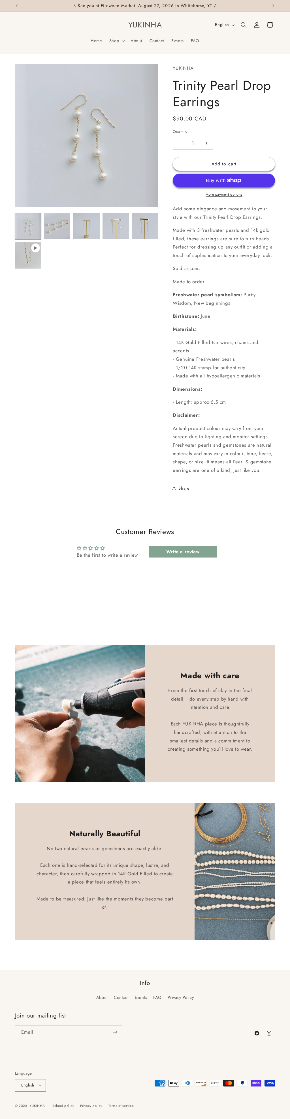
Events (141, 997)
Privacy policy (91, 1105)
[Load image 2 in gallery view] (57, 226)
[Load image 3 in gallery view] (86, 226)
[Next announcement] (273, 5)
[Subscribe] (114, 1032)
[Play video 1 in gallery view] (28, 255)
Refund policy (63, 1105)
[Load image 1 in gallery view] (28, 226)
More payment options (224, 194)
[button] (116, 40)
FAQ (157, 997)
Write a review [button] (183, 551)
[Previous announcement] (16, 5)
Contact (121, 997)
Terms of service (121, 1105)
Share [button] (183, 488)
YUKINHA (37, 1105)
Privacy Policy (181, 997)
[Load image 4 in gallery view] (116, 226)
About (102, 997)
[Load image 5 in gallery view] (145, 226)
